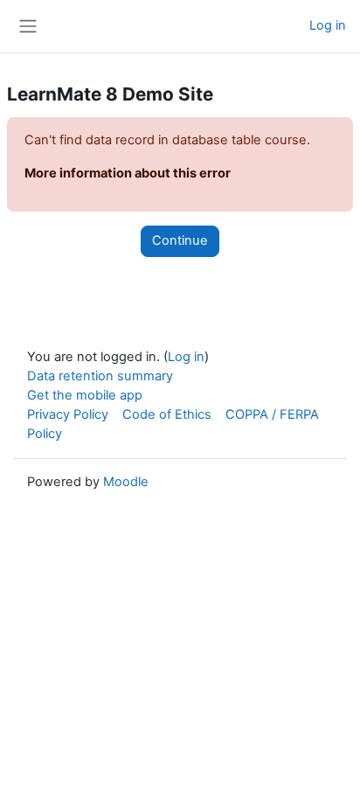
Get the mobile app (84, 395)
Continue (180, 240)
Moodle (126, 482)
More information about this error (127, 173)
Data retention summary (100, 376)
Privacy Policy (67, 414)
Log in (327, 25)
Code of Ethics (166, 414)
